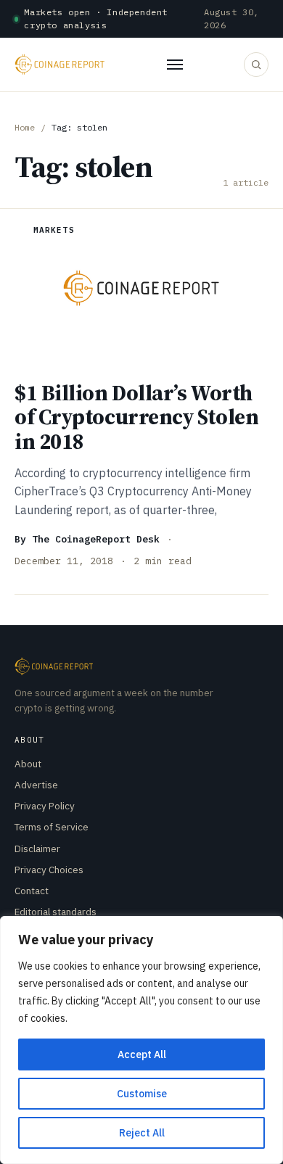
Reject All (142, 1132)
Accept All (142, 1054)
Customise (142, 1093)
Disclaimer (37, 848)
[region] (141, 1040)
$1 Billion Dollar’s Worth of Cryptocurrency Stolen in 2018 (136, 417)
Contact (32, 890)
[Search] (256, 64)
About (28, 763)
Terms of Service (52, 826)
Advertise (36, 784)
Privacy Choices (49, 869)
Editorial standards (56, 911)
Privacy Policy (45, 805)
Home (25, 127)
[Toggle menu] (175, 64)
